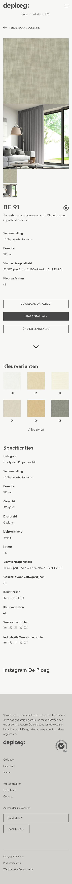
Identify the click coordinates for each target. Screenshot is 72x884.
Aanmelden (16, 828)
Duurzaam (9, 766)
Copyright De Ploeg (13, 856)
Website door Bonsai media (18, 869)
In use (6, 772)
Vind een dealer (38, 328)
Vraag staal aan (36, 316)
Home (25, 14)
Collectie (36, 14)
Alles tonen (36, 429)
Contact (8, 796)
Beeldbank (9, 790)
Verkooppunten (12, 783)
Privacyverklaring (12, 863)
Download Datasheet (36, 303)
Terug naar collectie (24, 27)
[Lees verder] (36, 348)
